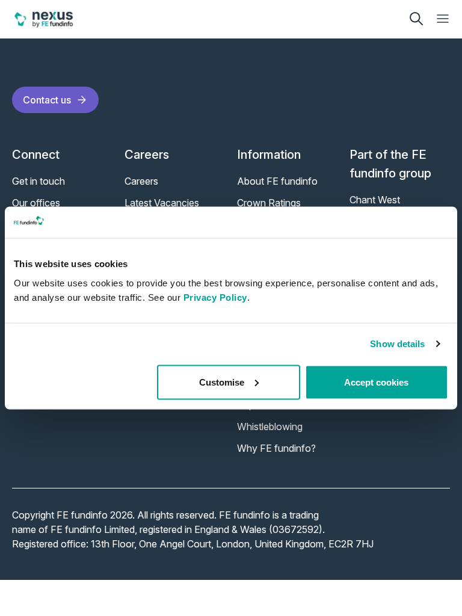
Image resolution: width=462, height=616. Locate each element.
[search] (416, 18)
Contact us (47, 100)
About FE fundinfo (277, 181)
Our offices (36, 203)
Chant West (375, 200)
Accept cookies (376, 382)
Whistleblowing (270, 426)
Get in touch (38, 181)
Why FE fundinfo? (276, 448)
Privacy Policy (215, 297)
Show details (397, 344)
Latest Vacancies (162, 203)
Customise (221, 382)
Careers (141, 181)
